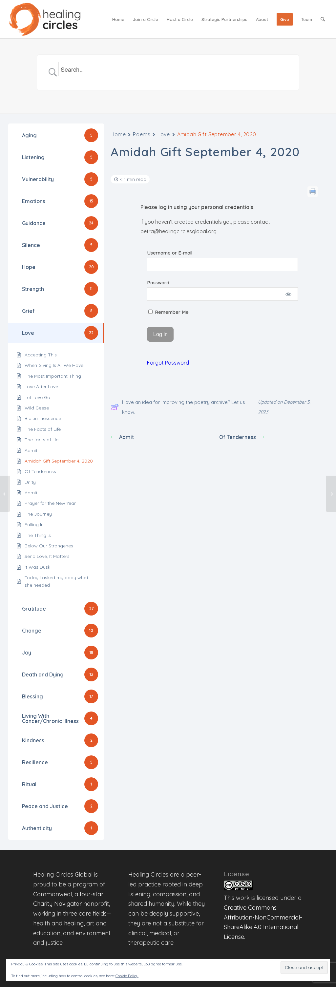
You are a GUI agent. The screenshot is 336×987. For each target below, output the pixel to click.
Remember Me (171, 312)
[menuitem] (118, 19)
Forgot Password (168, 362)
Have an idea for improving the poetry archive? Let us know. (183, 407)
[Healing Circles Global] (45, 19)
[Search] (322, 19)
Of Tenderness (237, 437)
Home (118, 134)
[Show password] (288, 294)
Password (158, 282)
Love (164, 134)
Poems (141, 134)
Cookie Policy (127, 975)
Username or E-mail (169, 253)
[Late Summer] (5, 494)
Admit (126, 437)
